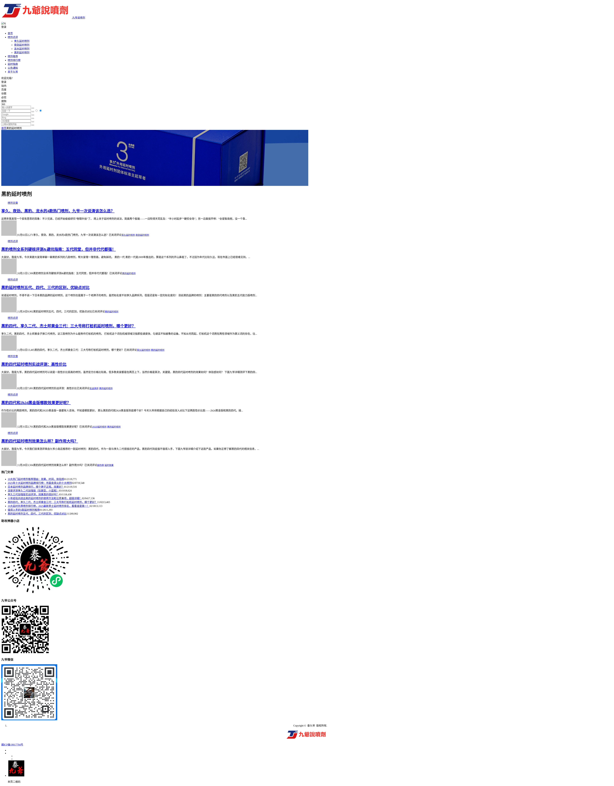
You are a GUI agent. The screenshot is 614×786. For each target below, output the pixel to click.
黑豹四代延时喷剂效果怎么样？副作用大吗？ (39, 441)
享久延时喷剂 (21, 41)
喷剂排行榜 (14, 60)
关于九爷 (13, 71)
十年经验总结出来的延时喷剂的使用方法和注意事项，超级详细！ (45, 498)
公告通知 (13, 68)
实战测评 (94, 388)
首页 (10, 33)
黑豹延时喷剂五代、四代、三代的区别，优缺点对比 (45, 288)
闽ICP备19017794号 (12, 744)
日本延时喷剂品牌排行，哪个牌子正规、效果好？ (36, 486)
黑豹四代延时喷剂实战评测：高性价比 (34, 364)
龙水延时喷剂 (21, 48)
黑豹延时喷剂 (21, 52)
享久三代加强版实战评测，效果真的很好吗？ (33, 494)
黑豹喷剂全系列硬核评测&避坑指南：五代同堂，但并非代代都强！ (58, 249)
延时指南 (13, 64)
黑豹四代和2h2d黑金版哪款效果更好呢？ (36, 403)
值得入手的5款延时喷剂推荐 (24, 509)
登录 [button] (3, 27)
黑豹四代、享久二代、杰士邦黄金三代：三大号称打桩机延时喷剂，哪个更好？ (68, 326)
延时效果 (109, 465)
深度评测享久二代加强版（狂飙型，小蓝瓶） (33, 490)
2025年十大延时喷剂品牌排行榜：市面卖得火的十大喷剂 (40, 483)
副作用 (100, 465)
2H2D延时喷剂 (99, 427)
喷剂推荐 (13, 56)
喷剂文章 (13, 203)
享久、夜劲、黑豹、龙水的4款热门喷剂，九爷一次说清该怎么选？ (57, 211)
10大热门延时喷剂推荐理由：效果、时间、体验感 (36, 479)
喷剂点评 (13, 37)
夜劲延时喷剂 (21, 45)
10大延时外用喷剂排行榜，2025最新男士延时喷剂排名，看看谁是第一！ (49, 506)
